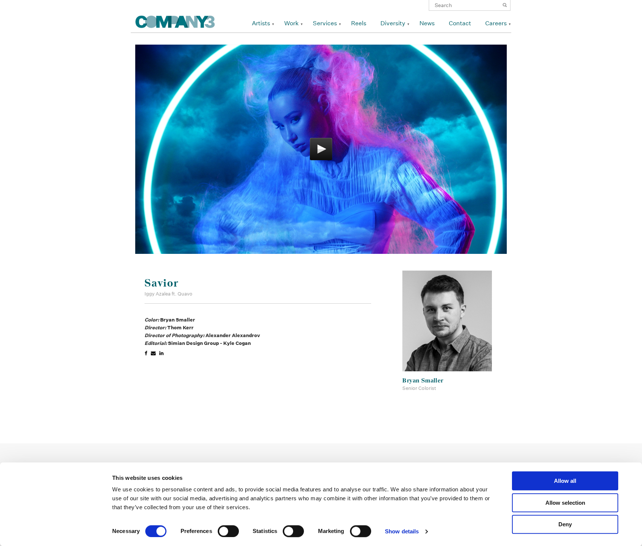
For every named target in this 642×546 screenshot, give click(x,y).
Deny (565, 524)
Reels (358, 23)
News (427, 23)
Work (291, 23)
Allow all (565, 481)
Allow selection (565, 503)
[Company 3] (175, 20)
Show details (402, 531)
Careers (496, 23)
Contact (460, 23)
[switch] (228, 531)
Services (325, 23)
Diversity (392, 23)
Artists (261, 23)
